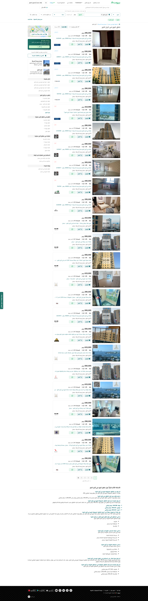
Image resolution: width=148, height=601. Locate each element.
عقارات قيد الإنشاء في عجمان (44, 158)
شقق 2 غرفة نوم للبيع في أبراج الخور (42, 85)
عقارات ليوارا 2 (47, 142)
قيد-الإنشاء (69, 15)
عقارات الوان (47, 151)
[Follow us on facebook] (70, 590)
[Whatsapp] (72, 44)
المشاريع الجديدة (61, 3)
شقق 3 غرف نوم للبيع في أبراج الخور (42, 88)
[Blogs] (52, 2)
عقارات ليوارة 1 (46, 148)
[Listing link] (86, 38)
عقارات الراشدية (46, 139)
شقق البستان (47, 126)
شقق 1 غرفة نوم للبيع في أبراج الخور (42, 82)
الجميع (80, 15)
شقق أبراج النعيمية (46, 107)
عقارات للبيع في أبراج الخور (44, 91)
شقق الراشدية (47, 120)
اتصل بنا (106, 590)
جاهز (75, 15)
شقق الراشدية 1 (46, 98)
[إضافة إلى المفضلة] (94, 45)
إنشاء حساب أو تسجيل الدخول (35, 3)
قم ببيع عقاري (88, 3)
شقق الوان (47, 131)
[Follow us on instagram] (60, 590)
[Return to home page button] (115, 3)
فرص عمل (113, 590)
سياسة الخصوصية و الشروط (96, 590)
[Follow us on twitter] (67, 590)
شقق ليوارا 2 (47, 123)
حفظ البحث (30, 19)
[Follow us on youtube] (56, 590)
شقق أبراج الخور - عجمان (45, 104)
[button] (116, 15)
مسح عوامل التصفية (38, 19)
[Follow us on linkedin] (63, 590)
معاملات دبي (70, 3)
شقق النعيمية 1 (46, 110)
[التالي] (78, 477)
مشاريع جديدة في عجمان (44, 161)
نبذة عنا (118, 590)
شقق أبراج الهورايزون (45, 101)
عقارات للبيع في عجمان (45, 172)
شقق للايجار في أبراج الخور (44, 169)
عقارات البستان (47, 145)
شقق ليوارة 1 (47, 129)
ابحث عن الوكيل (96, 3)
